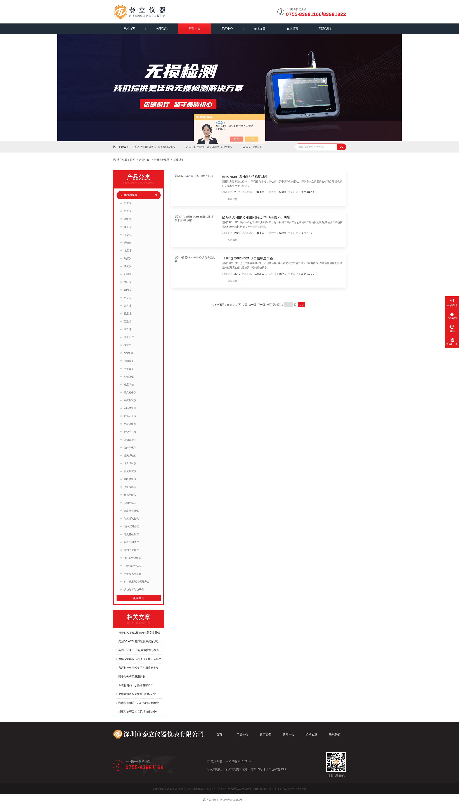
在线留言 (292, 28)
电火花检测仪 (131, 534)
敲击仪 (127, 226)
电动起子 (129, 360)
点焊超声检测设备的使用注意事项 (138, 667)
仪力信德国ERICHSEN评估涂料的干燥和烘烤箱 (256, 217)
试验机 (127, 219)
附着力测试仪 (131, 542)
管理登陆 (301, 788)
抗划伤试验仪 (131, 550)
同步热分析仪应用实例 (131, 676)
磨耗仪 (127, 282)
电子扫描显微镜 (132, 573)
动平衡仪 (129, 337)
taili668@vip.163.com (239, 761)
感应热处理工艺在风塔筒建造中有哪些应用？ (140, 711)
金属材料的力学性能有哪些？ (135, 685)
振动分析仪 (130, 439)
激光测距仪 (130, 494)
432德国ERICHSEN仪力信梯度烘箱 (247, 258)
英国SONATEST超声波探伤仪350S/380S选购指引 (140, 650)
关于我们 (162, 28)
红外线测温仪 (131, 526)
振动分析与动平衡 (134, 589)
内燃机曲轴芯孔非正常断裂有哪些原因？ (140, 702)
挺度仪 (127, 266)
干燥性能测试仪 (132, 565)
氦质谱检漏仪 (131, 510)
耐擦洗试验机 (131, 518)
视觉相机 (129, 353)
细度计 (127, 250)
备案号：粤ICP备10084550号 (234, 788)
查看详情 (233, 199)
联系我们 (325, 28)
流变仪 (127, 234)
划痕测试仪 (130, 400)
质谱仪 (127, 203)
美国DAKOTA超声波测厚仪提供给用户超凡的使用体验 (140, 641)
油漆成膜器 (130, 487)
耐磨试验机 (130, 423)
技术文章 (260, 28)
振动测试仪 (130, 502)
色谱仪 (127, 211)
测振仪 (127, 297)
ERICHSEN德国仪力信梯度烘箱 (245, 176)
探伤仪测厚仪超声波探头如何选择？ (139, 658)
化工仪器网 (288, 788)
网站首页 (129, 28)
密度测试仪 (130, 471)
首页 (132, 159)
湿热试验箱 (130, 455)
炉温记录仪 (130, 416)
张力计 (127, 305)
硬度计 (127, 313)
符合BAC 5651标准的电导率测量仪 (139, 632)
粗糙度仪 (129, 376)
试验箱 (127, 242)
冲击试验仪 (130, 463)
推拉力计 (129, 345)
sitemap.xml (260, 788)
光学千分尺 (130, 431)
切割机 (127, 274)
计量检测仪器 (161, 159)
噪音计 (127, 329)
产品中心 (194, 28)
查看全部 (138, 598)
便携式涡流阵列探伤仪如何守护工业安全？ (140, 694)
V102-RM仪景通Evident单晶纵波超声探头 (209, 146)
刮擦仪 (127, 258)
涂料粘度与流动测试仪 (136, 581)
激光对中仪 (130, 392)
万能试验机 (130, 408)
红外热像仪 (130, 447)
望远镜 (127, 321)
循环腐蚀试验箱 (132, 557)
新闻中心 (227, 28)
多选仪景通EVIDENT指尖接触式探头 (154, 146)
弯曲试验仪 (130, 479)
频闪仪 (127, 289)
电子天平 (129, 368)
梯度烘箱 (179, 159)
